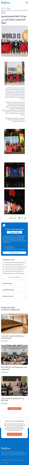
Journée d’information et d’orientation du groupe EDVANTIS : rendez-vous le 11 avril (14, 271)
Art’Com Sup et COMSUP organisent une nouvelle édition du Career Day (14, 264)
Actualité (8, 8)
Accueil (3, 8)
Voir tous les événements (14, 277)
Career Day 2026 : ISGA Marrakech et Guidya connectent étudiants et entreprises (15, 262)
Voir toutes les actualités (14, 408)
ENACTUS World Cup (13, 102)
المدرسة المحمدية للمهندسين (16, 96)
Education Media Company (19, 454)
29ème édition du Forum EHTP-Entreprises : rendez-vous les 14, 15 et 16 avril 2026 (15, 273)
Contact (6, 462)
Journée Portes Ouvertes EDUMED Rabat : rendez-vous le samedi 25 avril (14, 269)
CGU (2, 462)
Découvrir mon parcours (14, 434)
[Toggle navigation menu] (27, 2)
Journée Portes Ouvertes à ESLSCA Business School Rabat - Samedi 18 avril (15, 267)
